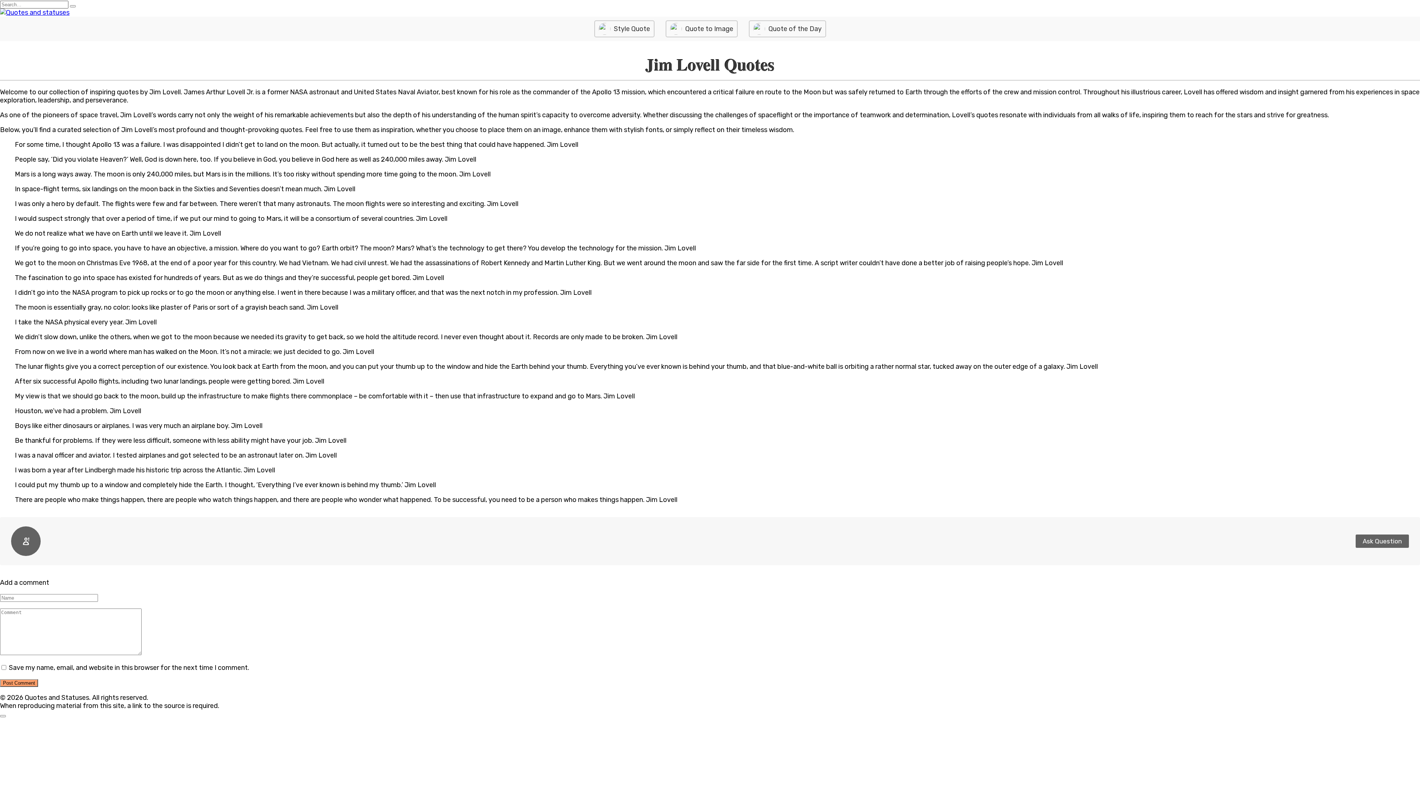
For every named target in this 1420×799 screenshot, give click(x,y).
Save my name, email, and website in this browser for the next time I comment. (129, 668)
